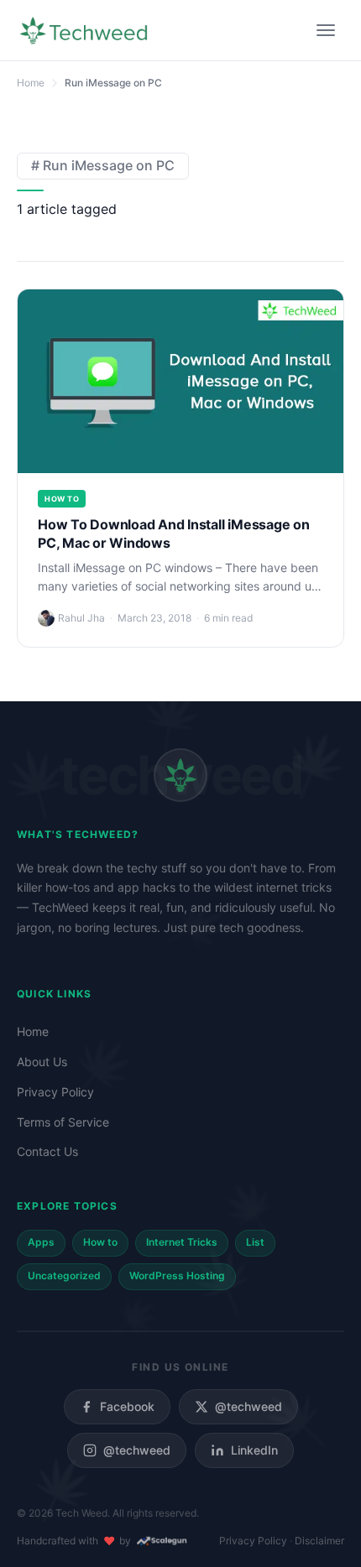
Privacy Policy (55, 1092)
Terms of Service (63, 1122)
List (255, 1242)
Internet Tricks (181, 1242)
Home (33, 1031)
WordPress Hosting (177, 1275)
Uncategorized (64, 1275)
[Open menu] (325, 30)
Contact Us (47, 1151)
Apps (41, 1242)
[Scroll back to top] (322, 1528)
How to (61, 498)
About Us (42, 1061)
